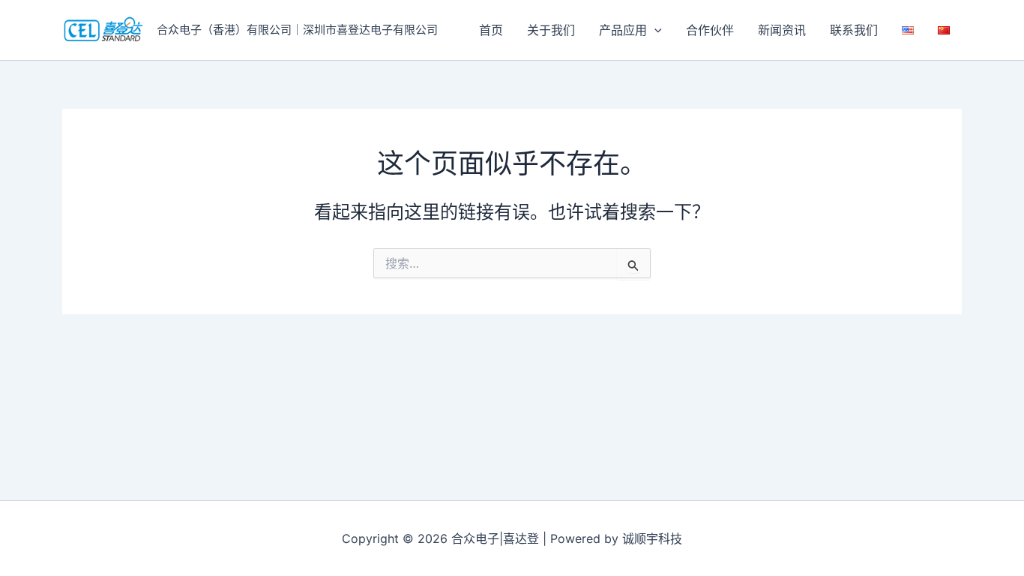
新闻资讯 (782, 30)
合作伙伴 (710, 30)
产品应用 (623, 30)
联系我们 (854, 30)
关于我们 (551, 30)
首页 (491, 30)
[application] (654, 30)
